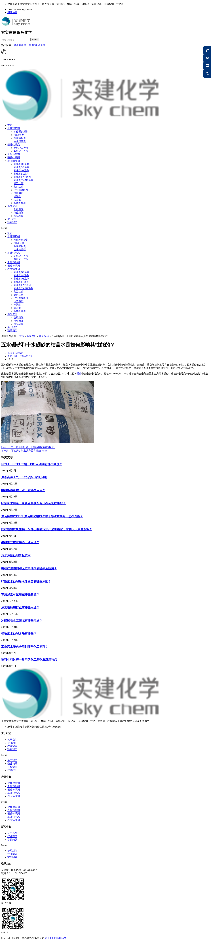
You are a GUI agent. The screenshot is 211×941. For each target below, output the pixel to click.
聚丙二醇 (18, 186)
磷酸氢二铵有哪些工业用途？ (20, 542)
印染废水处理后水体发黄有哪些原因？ (26, 581)
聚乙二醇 (18, 183)
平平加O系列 (21, 190)
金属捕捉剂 (20, 138)
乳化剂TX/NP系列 (23, 180)
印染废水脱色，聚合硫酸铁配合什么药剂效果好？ (33, 503)
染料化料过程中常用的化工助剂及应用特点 (29, 659)
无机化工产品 (21, 147)
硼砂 (78, 373)
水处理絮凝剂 (21, 131)
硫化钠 (41, 45)
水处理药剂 (13, 128)
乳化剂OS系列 (21, 170)
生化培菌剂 (20, 141)
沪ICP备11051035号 (55, 938)
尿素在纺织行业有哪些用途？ (20, 607)
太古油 (17, 199)
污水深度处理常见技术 (16, 555)
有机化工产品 (21, 151)
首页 (9, 125)
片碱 (29, 45)
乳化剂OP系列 (21, 164)
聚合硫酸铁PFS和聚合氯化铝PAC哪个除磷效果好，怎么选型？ (42, 516)
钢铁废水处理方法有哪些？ (18, 633)
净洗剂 (17, 196)
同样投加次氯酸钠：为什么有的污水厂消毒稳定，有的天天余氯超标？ (46, 529)
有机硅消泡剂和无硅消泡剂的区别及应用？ (29, 568)
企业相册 (12, 743)
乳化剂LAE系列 (22, 177)
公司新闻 (18, 209)
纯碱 (34, 45)
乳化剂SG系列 (21, 167)
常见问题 (18, 216)
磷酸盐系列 (13, 157)
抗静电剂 (18, 193)
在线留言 (12, 746)
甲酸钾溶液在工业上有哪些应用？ (23, 490)
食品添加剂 (13, 154)
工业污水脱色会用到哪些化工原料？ (24, 646)
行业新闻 (18, 212)
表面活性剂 (13, 160)
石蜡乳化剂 (20, 203)
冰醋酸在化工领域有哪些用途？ (21, 620)
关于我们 (12, 219)
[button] (105, 228)
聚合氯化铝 (20, 45)
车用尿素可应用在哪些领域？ (20, 594)
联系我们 (12, 222)
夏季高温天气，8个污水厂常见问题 (24, 477)
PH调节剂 (19, 135)
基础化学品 (13, 144)
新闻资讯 (12, 206)
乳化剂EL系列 (21, 173)
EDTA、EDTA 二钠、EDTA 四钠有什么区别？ (31, 464)
